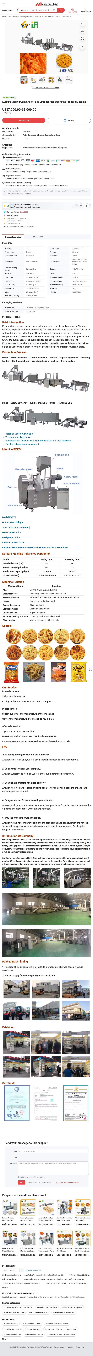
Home (4, 16)
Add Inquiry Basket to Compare (46, 87)
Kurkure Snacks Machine (53, 1329)
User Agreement (59, 1347)
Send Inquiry (24, 120)
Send (21, 1182)
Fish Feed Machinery (9, 1279)
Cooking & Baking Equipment (72, 1307)
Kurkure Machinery (33, 1329)
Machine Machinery (11, 1324)
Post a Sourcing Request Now (67, 1182)
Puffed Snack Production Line (63, 1313)
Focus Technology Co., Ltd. (31, 1347)
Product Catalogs (34, 1270)
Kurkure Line (71, 1329)
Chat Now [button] (71, 120)
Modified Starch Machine (77, 1283)
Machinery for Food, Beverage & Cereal (46, 16)
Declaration (69, 1347)
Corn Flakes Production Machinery (35, 1275)
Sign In (5, 226)
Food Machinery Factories (13, 1329)
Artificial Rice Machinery (77, 1279)
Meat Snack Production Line (14, 1313)
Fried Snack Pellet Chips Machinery (57, 1279)
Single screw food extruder (11, 1275)
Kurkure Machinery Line (12, 1335)
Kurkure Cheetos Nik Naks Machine (35, 1279)
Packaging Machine (31, 1283)
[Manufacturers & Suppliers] (46, 4)
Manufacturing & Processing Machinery (21, 16)
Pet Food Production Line (55, 1275)
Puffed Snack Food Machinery (79, 1275)
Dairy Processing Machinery (47, 1307)
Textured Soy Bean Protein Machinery (13, 1283)
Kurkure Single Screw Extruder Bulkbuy (61, 1335)
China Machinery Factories (32, 1324)
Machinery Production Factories (57, 1324)
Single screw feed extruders (56, 1283)
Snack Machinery (66, 16)
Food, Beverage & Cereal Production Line (18, 1307)
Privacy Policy (80, 1347)
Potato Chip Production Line (38, 1313)
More (4, 1339)
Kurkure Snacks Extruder (34, 1335)
